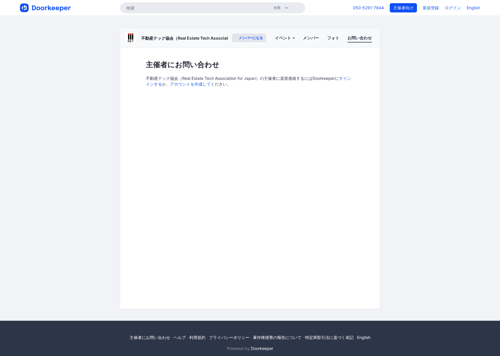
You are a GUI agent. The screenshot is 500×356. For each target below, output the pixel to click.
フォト (333, 37)
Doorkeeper (262, 348)
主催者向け (403, 7)
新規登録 (431, 7)
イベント (283, 37)
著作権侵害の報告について (277, 337)
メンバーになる (250, 38)
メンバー (311, 37)
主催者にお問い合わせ (150, 337)
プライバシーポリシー (229, 337)
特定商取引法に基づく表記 (329, 337)
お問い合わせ (360, 37)
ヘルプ (180, 337)
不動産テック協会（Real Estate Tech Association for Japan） (199, 38)
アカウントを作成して (190, 84)
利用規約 (197, 337)
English (473, 7)
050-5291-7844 (368, 7)
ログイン (453, 7)
